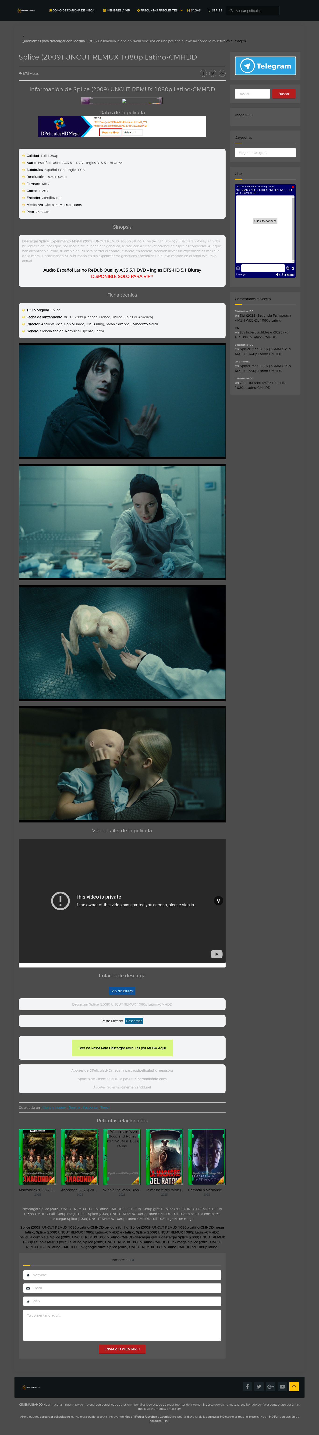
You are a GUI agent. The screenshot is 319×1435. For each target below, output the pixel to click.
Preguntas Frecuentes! (159, 10)
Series (216, 10)
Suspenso (85, 331)
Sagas (195, 10)
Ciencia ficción (52, 331)
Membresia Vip (118, 10)
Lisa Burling (95, 324)
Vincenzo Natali (145, 324)
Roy (237, 327)
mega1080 (244, 115)
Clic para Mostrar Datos (63, 205)
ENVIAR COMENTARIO (122, 1349)
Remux (71, 331)
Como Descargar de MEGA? (74, 10)
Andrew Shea (52, 324)
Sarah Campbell (118, 324)
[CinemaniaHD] (26, 6)
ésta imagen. (236, 41)
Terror (99, 331)
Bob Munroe (74, 324)
